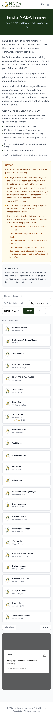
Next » (45, 627)
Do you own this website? (16, 669)
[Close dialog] (44, 654)
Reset (40, 311)
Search (29, 311)
